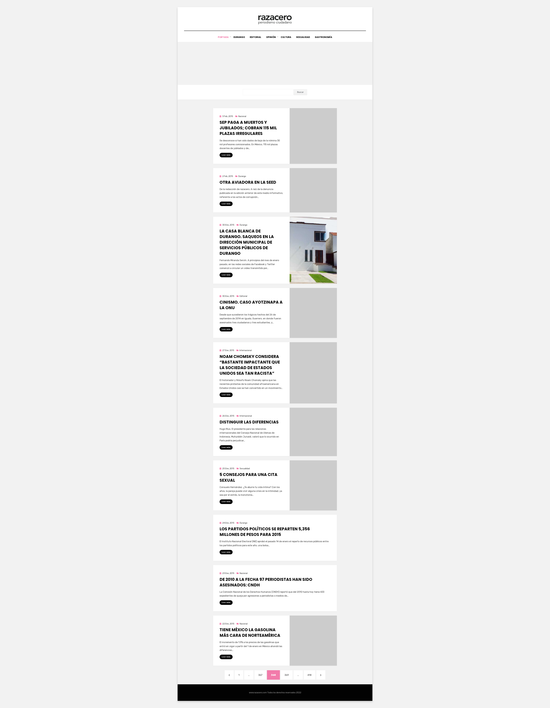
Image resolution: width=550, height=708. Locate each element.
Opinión (271, 37)
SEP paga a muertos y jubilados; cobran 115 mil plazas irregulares (248, 128)
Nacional (242, 116)
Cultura (286, 37)
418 (311, 674)
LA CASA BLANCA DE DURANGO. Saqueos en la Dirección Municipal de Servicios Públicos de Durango (247, 242)
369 (288, 674)
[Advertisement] (275, 63)
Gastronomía (323, 37)
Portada (223, 37)
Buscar (300, 92)
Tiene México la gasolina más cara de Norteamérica (250, 632)
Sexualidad (303, 37)
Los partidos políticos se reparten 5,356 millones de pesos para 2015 (265, 531)
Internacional (245, 350)
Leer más (226, 155)
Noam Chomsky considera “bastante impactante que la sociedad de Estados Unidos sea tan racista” (250, 365)
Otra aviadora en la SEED (248, 182)
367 (262, 674)
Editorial (255, 37)
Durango (239, 37)
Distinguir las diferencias (249, 422)
